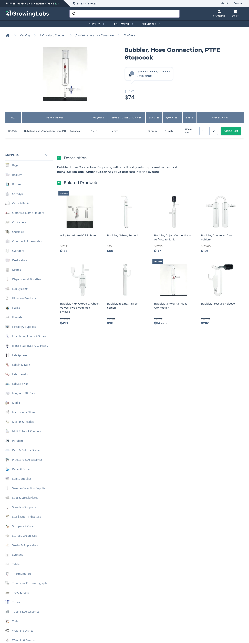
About (224, 3)
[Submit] (74, 13)
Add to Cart (231, 131)
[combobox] (124, 14)
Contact (239, 3)
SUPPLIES (95, 24)
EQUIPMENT (121, 24)
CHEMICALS (149, 24)
